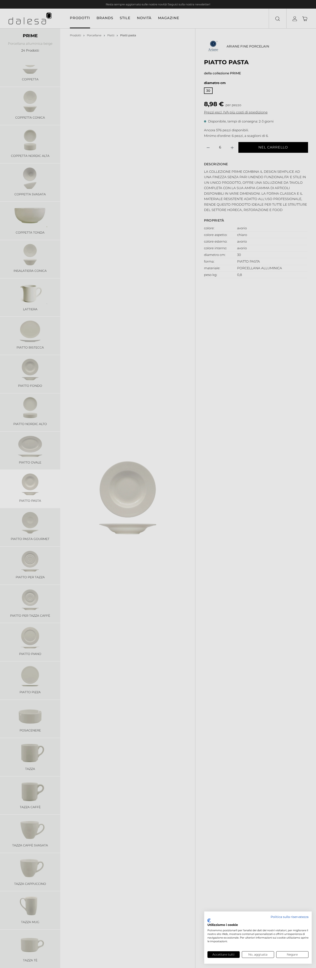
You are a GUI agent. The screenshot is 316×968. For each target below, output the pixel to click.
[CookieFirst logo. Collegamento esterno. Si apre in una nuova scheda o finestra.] (209, 920)
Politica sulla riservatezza (289, 917)
